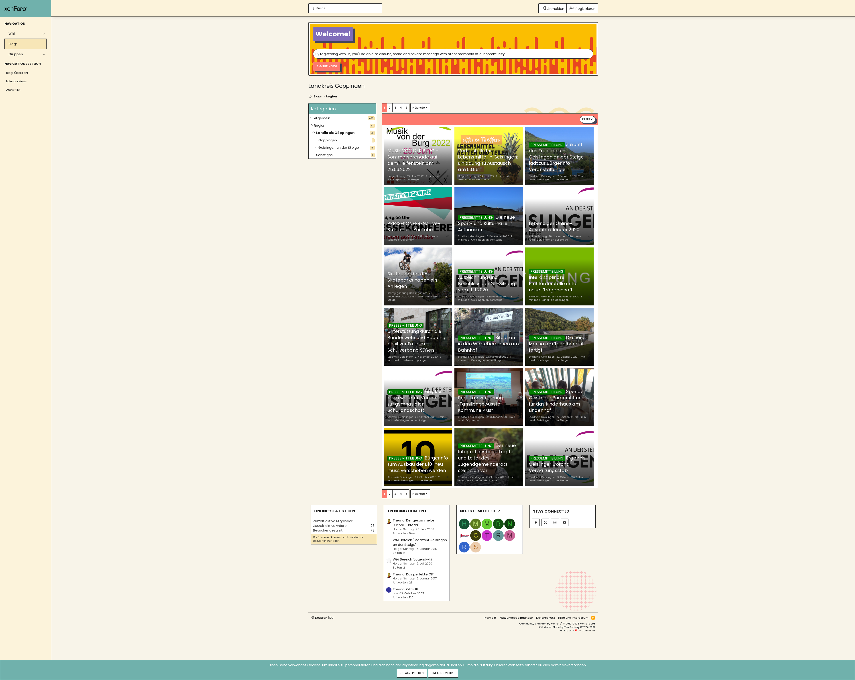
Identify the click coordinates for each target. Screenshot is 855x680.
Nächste (418, 107)
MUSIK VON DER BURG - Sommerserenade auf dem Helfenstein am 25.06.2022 (412, 160)
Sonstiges (324, 154)
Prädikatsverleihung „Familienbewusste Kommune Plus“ (480, 404)
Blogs (13, 43)
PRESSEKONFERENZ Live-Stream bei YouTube (413, 226)
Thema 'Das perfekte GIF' (413, 574)
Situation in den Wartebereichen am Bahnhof (488, 343)
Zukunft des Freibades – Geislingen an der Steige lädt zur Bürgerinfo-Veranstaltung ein (556, 157)
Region (319, 125)
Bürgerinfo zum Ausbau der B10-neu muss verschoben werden (417, 464)
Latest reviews (16, 81)
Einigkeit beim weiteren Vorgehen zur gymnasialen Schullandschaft (415, 400)
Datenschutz (545, 618)
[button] (44, 34)
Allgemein (322, 118)
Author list (13, 90)
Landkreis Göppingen (335, 132)
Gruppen (15, 54)
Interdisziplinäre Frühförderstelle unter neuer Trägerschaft (553, 283)
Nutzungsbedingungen (516, 618)
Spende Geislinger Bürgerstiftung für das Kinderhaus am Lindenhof (557, 400)
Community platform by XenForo (557, 623)
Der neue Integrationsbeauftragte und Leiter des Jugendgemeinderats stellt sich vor (487, 458)
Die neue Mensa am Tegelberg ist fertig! (557, 343)
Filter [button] (586, 119)
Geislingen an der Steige (338, 147)
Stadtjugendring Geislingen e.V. (407, 293)
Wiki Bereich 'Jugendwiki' (412, 559)
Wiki (11, 33)
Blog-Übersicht (17, 73)
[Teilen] (447, 176)
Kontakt (490, 618)
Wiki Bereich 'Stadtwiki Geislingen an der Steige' (420, 542)
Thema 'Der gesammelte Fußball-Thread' (413, 522)
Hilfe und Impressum (573, 618)
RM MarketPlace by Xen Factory (567, 627)
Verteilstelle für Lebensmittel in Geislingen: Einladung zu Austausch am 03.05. (488, 160)
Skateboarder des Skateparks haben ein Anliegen (412, 280)
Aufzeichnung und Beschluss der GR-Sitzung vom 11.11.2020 (486, 283)
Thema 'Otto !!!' (405, 589)
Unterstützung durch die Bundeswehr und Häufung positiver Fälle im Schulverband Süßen (416, 340)
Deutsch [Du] (324, 618)
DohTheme (589, 630)
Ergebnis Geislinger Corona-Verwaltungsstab (557, 464)
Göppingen (327, 140)
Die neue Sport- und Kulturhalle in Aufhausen (486, 223)
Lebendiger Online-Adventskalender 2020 (554, 226)
